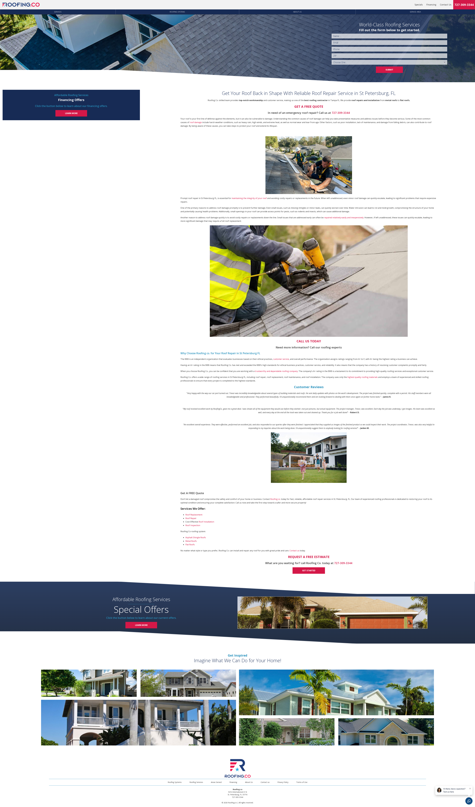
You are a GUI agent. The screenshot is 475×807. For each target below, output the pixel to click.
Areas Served (216, 782)
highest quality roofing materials (362, 377)
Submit (389, 69)
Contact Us (445, 4)
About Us (297, 12)
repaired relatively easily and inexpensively (344, 217)
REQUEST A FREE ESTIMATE (309, 557)
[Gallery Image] (89, 683)
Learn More (71, 113)
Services (57, 12)
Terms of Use (301, 782)
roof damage (196, 122)
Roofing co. (275, 499)
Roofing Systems (177, 12)
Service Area (415, 12)
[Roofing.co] (21, 4)
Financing (431, 4)
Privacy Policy (282, 782)
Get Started (308, 570)
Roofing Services (196, 782)
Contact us (294, 550)
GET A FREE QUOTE (308, 106)
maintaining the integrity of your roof (249, 198)
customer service (281, 359)
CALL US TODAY (309, 341)
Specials (419, 4)
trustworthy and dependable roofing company (276, 371)
